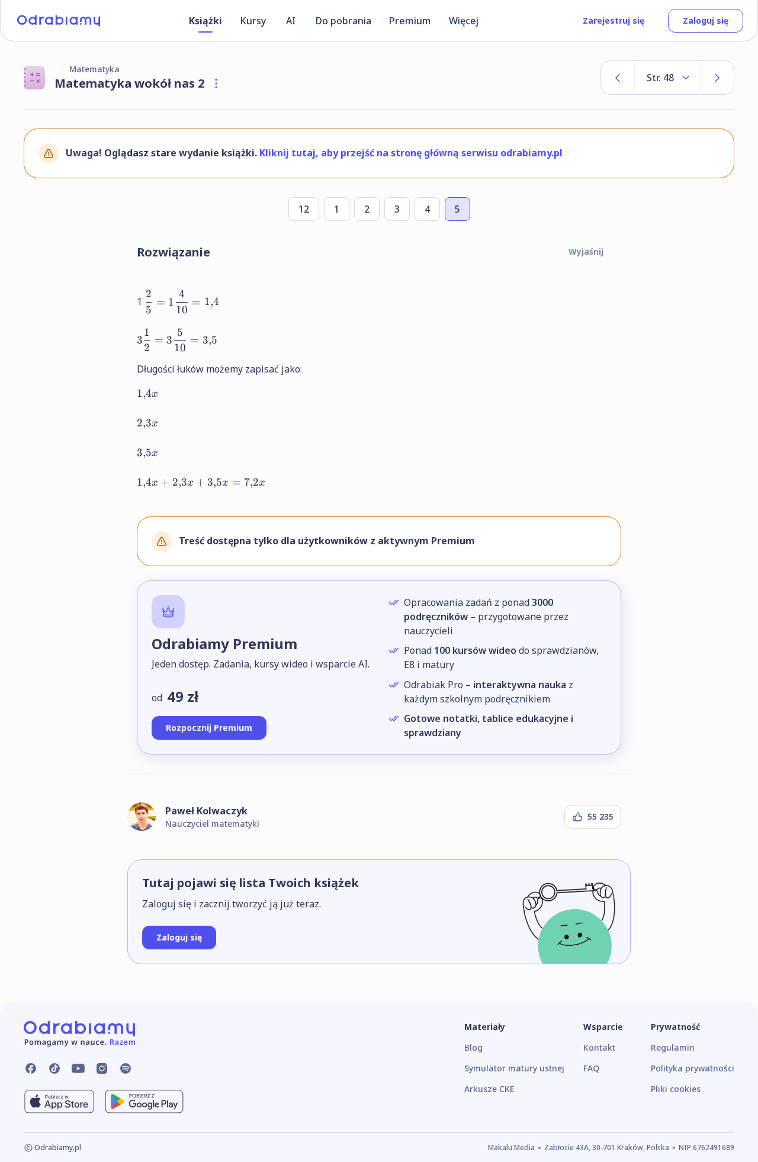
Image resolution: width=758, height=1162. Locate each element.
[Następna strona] (717, 77)
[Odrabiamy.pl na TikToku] (54, 1068)
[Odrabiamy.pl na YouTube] (78, 1068)
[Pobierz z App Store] (59, 1101)
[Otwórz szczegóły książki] (216, 83)
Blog (473, 1047)
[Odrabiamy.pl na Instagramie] (102, 1068)
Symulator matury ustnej (514, 1068)
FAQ (591, 1068)
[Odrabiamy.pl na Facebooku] (31, 1068)
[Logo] (58, 20)
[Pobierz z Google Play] (144, 1101)
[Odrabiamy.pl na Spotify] (125, 1068)
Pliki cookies (676, 1088)
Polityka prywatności (692, 1068)
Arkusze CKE (489, 1088)
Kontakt (599, 1047)
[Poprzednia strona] (617, 77)
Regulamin (673, 1047)
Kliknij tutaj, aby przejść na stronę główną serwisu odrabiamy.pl (411, 152)
